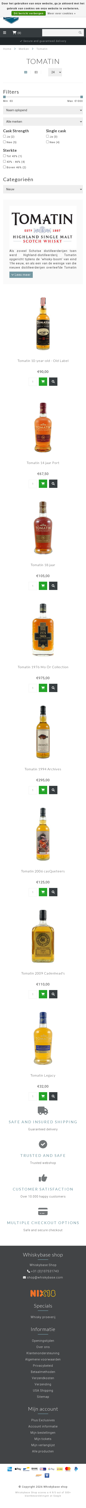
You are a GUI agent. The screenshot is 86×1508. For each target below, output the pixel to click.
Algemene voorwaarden (43, 1359)
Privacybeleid (43, 1365)
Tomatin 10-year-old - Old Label (43, 361)
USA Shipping (43, 1390)
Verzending (43, 1384)
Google (57, 1496)
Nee (12, 142)
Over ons (43, 1347)
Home (7, 48)
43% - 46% (16, 161)
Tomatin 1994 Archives (43, 769)
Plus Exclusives (43, 1420)
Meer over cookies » (62, 13)
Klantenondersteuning (43, 1353)
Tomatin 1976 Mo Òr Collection (43, 667)
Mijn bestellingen (43, 1432)
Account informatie (43, 1426)
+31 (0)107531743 (45, 1271)
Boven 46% (16, 167)
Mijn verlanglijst (43, 1445)
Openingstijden (43, 1340)
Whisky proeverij (43, 1317)
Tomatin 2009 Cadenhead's (43, 973)
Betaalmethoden (43, 1372)
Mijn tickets (43, 1439)
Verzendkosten (43, 1378)
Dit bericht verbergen (28, 13)
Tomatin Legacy (43, 1075)
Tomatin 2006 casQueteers (43, 871)
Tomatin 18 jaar (43, 565)
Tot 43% (14, 156)
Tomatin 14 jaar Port (43, 463)
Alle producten (43, 1451)
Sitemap (43, 1396)
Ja (11, 136)
